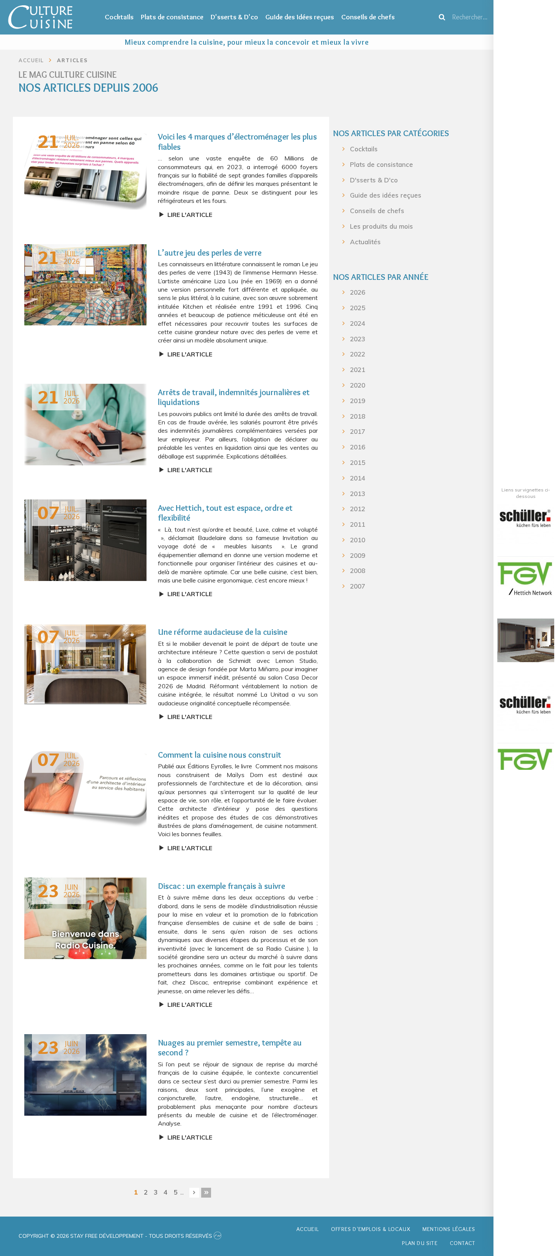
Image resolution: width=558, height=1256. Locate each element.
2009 (357, 555)
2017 (357, 431)
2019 (357, 401)
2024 (357, 323)
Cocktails (119, 17)
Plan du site (419, 1243)
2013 (357, 494)
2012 (357, 509)
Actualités (365, 242)
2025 (357, 308)
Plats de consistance (172, 17)
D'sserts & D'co (234, 17)
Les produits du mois (381, 226)
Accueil (307, 1229)
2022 (357, 354)
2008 (357, 571)
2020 (357, 385)
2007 (357, 586)
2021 (357, 370)
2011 (357, 524)
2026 (357, 292)
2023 (357, 339)
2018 (357, 416)
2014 (357, 478)
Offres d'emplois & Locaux (370, 1229)
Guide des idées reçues (299, 17)
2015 (357, 462)
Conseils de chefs (368, 17)
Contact (462, 1243)
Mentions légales (448, 1229)
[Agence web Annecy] (217, 1235)
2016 (357, 447)
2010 (357, 540)
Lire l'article (189, 214)
